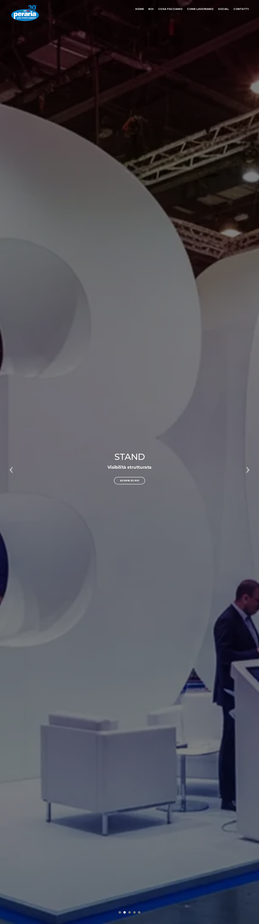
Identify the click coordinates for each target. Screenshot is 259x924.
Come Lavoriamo (200, 9)
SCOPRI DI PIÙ (129, 480)
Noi (151, 9)
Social (223, 9)
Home (139, 9)
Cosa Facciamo (170, 9)
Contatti (241, 9)
